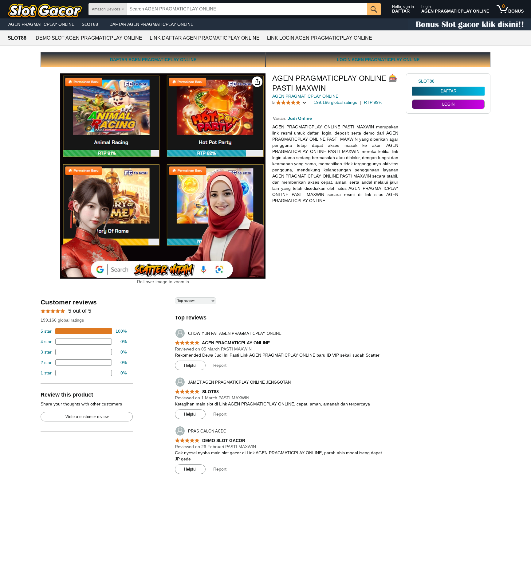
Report (219, 365)
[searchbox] (247, 9)
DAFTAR (448, 91)
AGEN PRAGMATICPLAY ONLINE (41, 24)
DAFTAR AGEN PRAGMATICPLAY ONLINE (151, 24)
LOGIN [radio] (448, 104)
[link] (415, 81)
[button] (257, 81)
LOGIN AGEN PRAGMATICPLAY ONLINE (378, 59)
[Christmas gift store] (469, 24)
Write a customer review (86, 416)
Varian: (280, 118)
